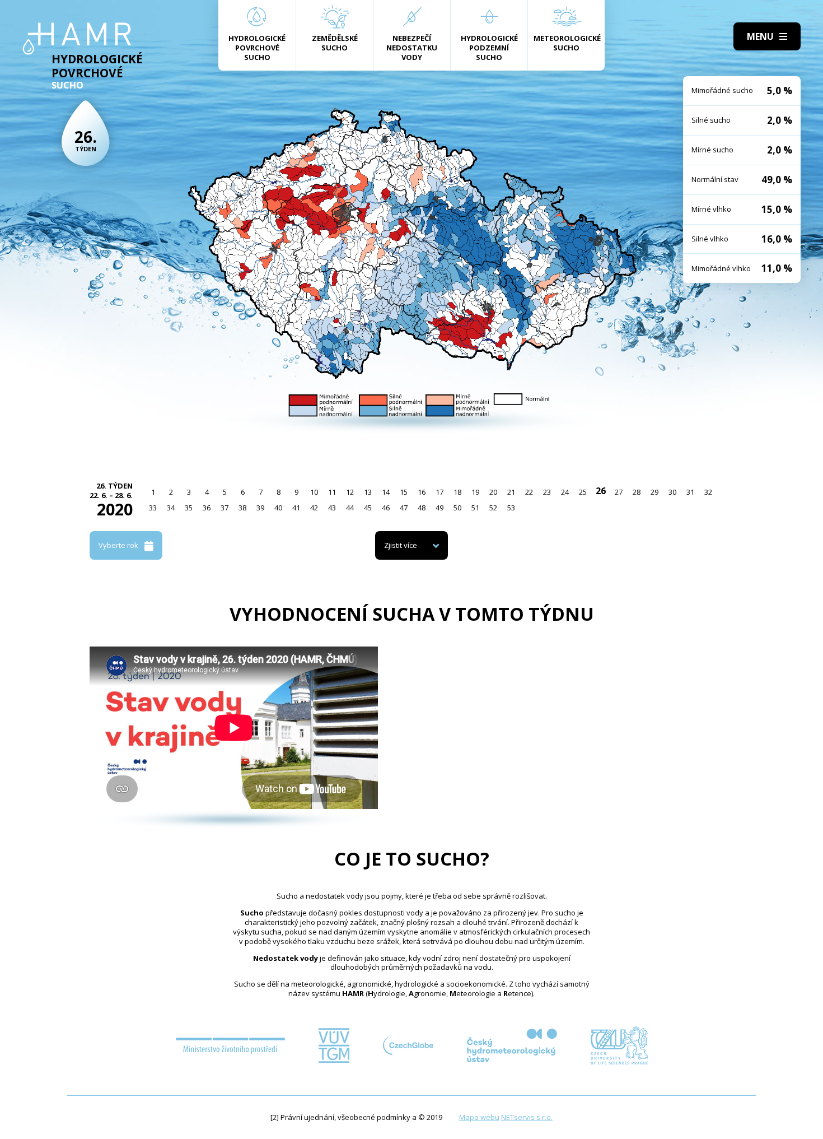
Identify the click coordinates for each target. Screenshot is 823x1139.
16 (421, 492)
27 (619, 492)
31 (690, 492)
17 (439, 492)
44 (350, 508)
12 (350, 492)
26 (601, 491)
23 (547, 492)
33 (153, 508)
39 (260, 508)
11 (332, 492)
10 (314, 492)
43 (332, 508)
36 (207, 508)
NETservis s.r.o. (527, 1117)
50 (457, 508)
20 (493, 492)
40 (278, 508)
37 (224, 508)
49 (439, 508)
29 (654, 492)
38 (242, 508)
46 (386, 508)
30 (672, 492)
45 (368, 508)
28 (636, 492)
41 (296, 508)
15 (404, 492)
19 (475, 492)
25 (583, 492)
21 (511, 492)
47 (404, 508)
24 (565, 492)
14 (386, 492)
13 (368, 492)
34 (171, 508)
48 (421, 508)
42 (314, 508)
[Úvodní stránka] (77, 38)
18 (457, 492)
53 (511, 508)
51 (475, 508)
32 (708, 492)
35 (189, 508)
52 (493, 508)
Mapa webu (479, 1117)
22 (529, 492)
